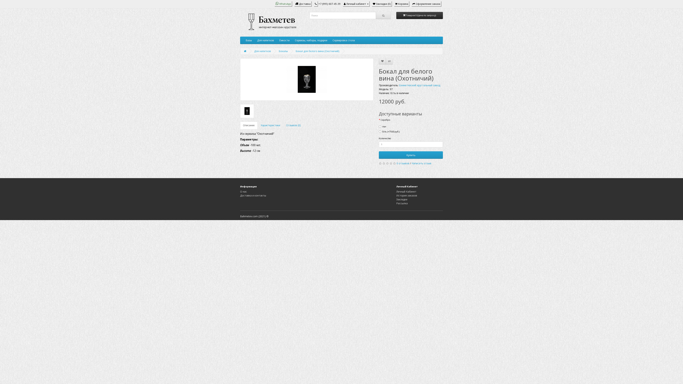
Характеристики (270, 125)
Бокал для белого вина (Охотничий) (317, 51)
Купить (410, 155)
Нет (384, 126)
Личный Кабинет (406, 191)
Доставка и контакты (253, 195)
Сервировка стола (344, 40)
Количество (385, 138)
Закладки (401, 199)
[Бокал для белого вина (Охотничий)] (307, 79)
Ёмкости (284, 40)
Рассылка (402, 203)
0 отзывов (403, 163)
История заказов (406, 195)
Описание (249, 125)
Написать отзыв (421, 163)
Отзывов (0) (293, 125)
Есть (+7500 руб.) (391, 131)
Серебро (385, 119)
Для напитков (265, 40)
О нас (243, 191)
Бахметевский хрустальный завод (419, 85)
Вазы (249, 40)
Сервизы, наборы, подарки (311, 40)
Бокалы (283, 51)
